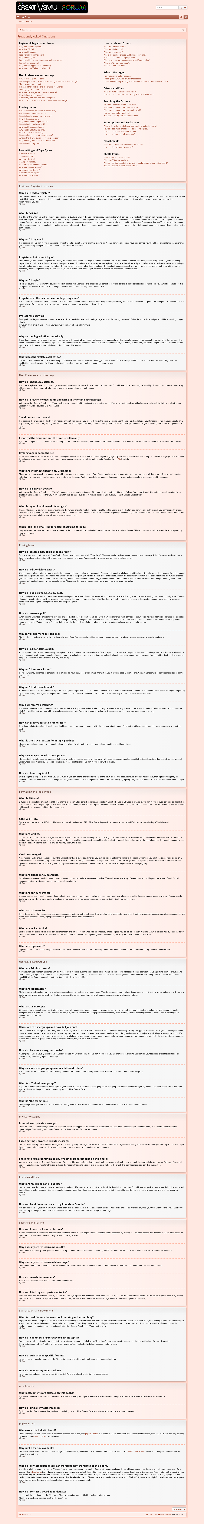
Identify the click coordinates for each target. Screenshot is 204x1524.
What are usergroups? (113, 52)
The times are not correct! (30, 84)
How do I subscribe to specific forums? (120, 131)
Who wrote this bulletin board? (117, 157)
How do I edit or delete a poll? (32, 124)
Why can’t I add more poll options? (34, 122)
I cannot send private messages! (118, 76)
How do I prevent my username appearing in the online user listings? (48, 81)
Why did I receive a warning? (31, 132)
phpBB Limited (91, 1434)
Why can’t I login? (27, 57)
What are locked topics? (29, 173)
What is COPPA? (26, 49)
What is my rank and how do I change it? (37, 98)
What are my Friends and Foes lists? (120, 92)
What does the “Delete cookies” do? (34, 68)
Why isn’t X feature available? (116, 160)
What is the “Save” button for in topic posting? (39, 138)
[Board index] (52, 7)
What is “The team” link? (114, 66)
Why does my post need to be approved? (37, 140)
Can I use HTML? (26, 156)
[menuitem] (181, 17)
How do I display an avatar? (31, 95)
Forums (28, 17)
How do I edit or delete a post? (32, 113)
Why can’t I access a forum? (31, 127)
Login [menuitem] (186, 17)
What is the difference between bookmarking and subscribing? (130, 126)
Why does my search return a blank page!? (122, 110)
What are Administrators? (114, 47)
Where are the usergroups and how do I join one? (125, 55)
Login (30, 21)
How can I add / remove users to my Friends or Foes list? (129, 94)
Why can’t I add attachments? (32, 130)
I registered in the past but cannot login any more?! (41, 60)
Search (21, 21)
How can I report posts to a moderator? (36, 135)
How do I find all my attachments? (118, 147)
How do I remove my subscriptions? (119, 134)
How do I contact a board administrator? (121, 166)
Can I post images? (27, 162)
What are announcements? (30, 167)
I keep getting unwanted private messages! (122, 79)
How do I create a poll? (29, 119)
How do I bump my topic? (30, 143)
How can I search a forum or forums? (120, 105)
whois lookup (36, 1472)
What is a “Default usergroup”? (117, 63)
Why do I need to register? (30, 47)
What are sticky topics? (29, 170)
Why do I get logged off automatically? (35, 66)
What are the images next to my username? (38, 92)
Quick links (18, 17)
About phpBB (39, 1436)
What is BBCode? (26, 154)
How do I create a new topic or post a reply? (38, 111)
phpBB (118, 459)
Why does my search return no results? (121, 107)
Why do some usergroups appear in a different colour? (127, 60)
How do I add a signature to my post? (35, 116)
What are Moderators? (113, 49)
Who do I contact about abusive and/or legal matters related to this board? (136, 163)
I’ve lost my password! (29, 63)
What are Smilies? (27, 159)
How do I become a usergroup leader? (120, 57)
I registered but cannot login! (31, 55)
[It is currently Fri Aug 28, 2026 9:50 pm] (183, 30)
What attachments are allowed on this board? (123, 144)
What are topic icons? (28, 175)
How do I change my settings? (32, 79)
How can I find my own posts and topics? (121, 116)
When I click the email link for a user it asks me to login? (43, 100)
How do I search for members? (117, 113)
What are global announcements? (33, 165)
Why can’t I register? (28, 52)
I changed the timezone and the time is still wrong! (41, 87)
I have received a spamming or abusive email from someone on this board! (136, 81)
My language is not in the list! (32, 89)
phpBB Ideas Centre (136, 1451)
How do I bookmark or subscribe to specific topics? (126, 129)
